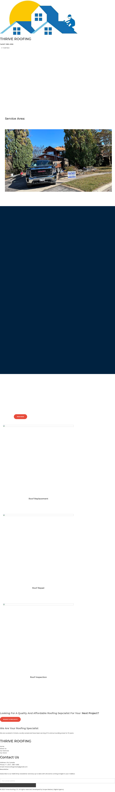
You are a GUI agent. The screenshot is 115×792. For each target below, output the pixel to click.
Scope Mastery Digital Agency (53, 789)
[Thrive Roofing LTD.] (38, 17)
